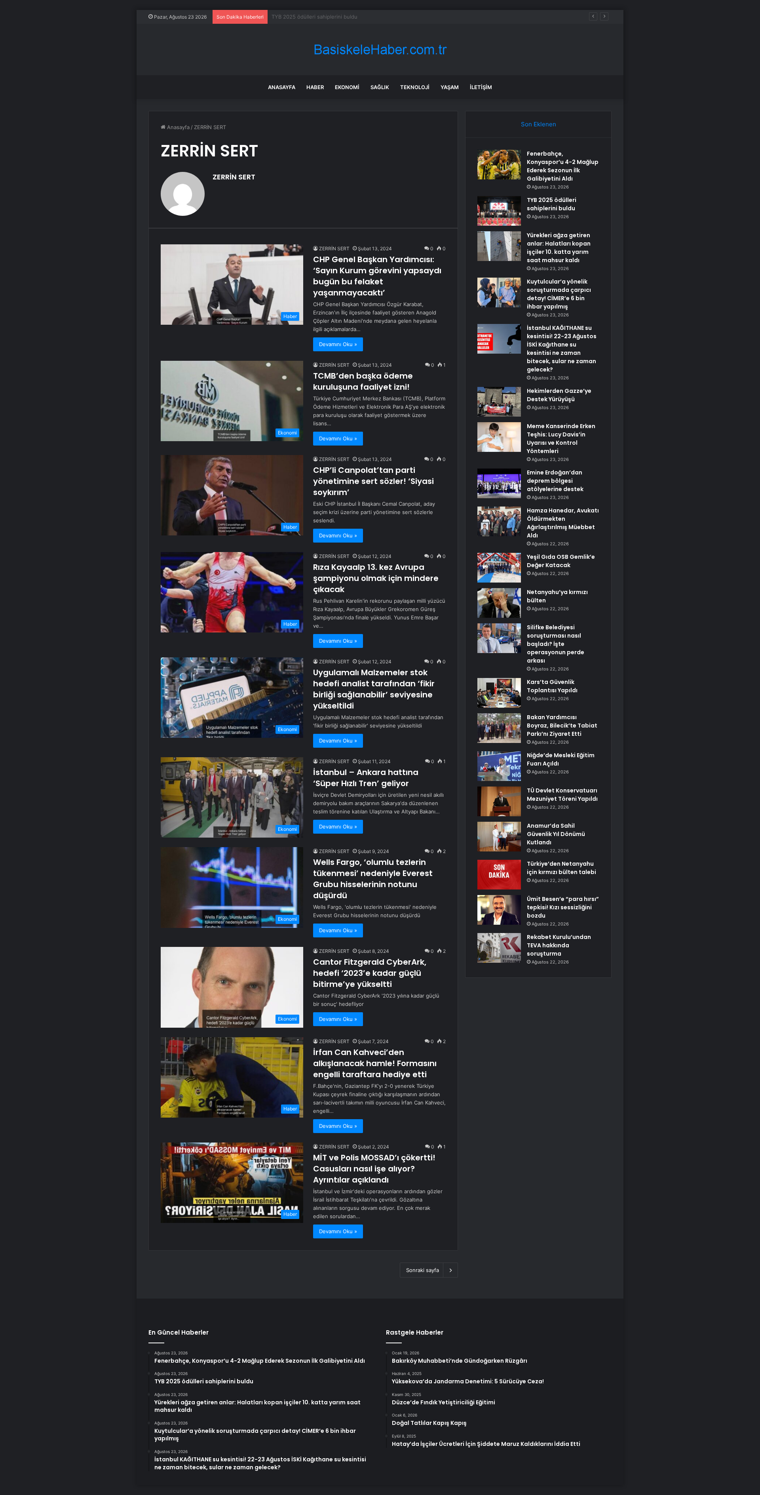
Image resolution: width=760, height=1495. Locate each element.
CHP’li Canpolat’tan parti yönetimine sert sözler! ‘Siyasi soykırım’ (373, 481)
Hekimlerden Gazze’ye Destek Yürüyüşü (559, 395)
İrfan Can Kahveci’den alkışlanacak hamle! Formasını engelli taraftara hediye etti (375, 1063)
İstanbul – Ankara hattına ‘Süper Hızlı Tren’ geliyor (365, 778)
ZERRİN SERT (234, 177)
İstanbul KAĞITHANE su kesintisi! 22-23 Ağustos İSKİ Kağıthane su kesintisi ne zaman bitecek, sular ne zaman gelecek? (562, 348)
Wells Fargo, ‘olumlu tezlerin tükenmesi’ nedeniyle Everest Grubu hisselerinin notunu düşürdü (373, 879)
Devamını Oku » (338, 344)
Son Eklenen (538, 124)
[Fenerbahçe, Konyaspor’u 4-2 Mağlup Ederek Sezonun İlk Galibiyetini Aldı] (499, 164)
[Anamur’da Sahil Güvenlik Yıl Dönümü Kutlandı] (499, 836)
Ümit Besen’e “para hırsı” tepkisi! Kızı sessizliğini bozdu (563, 907)
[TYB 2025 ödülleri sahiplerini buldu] (499, 211)
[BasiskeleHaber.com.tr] (380, 49)
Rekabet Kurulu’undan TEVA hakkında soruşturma (559, 945)
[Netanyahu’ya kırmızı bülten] (499, 603)
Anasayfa (281, 87)
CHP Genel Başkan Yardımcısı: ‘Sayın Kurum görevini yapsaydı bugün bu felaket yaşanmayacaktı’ (377, 276)
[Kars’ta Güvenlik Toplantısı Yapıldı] (499, 693)
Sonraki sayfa (422, 1270)
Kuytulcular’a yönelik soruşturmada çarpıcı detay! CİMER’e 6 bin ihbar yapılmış (559, 294)
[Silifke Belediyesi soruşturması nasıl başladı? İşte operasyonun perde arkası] (499, 638)
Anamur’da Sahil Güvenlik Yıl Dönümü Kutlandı (556, 834)
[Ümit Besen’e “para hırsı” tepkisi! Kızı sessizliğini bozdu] (499, 910)
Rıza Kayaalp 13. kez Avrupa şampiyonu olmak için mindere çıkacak (376, 578)
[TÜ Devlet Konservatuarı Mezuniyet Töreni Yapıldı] (499, 801)
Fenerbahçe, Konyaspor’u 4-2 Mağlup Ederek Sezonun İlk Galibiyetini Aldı (562, 166)
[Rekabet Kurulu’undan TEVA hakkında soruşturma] (499, 948)
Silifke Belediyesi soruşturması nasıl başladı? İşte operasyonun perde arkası (555, 644)
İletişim (481, 87)
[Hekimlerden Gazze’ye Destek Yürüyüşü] (499, 402)
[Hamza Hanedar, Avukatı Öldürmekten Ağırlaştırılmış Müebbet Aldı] (499, 521)
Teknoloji (414, 87)
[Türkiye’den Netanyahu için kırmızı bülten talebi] (499, 874)
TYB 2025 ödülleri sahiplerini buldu (551, 204)
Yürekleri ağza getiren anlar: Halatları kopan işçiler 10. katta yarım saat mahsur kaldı (374, 16)
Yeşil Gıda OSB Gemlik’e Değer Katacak (561, 561)
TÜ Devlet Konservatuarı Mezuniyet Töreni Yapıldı (562, 795)
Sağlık (379, 87)
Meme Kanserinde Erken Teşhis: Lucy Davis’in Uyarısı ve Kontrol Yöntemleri (561, 438)
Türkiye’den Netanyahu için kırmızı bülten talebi (561, 868)
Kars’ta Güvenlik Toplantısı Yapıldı (552, 686)
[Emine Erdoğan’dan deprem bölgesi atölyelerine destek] (499, 483)
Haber (315, 87)
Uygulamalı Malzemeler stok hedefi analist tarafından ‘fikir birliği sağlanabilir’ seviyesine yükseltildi (374, 689)
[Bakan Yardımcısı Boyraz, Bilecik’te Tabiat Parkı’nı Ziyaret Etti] (499, 728)
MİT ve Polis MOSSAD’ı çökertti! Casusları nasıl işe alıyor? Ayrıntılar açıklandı (374, 1168)
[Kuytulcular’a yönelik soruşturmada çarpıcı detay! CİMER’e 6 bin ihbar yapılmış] (499, 292)
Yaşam (450, 87)
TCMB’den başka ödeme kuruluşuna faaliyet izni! (363, 381)
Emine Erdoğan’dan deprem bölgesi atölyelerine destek (555, 480)
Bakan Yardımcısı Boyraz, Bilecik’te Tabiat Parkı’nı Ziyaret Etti (562, 725)
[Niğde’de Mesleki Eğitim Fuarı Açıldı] (499, 766)
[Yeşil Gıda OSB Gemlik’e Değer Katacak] (499, 568)
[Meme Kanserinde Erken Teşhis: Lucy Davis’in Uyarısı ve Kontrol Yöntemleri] (499, 437)
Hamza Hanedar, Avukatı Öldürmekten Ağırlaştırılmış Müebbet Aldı (563, 523)
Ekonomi (347, 87)
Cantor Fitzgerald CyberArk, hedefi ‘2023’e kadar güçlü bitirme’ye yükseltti (369, 973)
